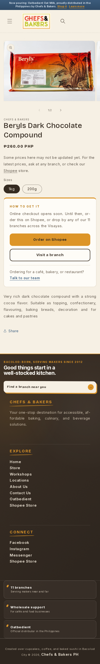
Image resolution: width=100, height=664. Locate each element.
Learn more (76, 6)
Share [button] (13, 331)
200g (32, 189)
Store (15, 468)
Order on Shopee (50, 239)
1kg (12, 189)
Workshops (21, 474)
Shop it (62, 6)
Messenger (21, 555)
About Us (19, 486)
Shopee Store (23, 505)
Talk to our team (25, 278)
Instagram (19, 549)
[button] (9, 21)
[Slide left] (39, 110)
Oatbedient (21, 499)
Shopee (10, 170)
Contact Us (20, 493)
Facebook (19, 542)
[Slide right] (60, 110)
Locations (19, 480)
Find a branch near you (49, 387)
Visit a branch (50, 255)
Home (15, 461)
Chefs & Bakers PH (60, 654)
